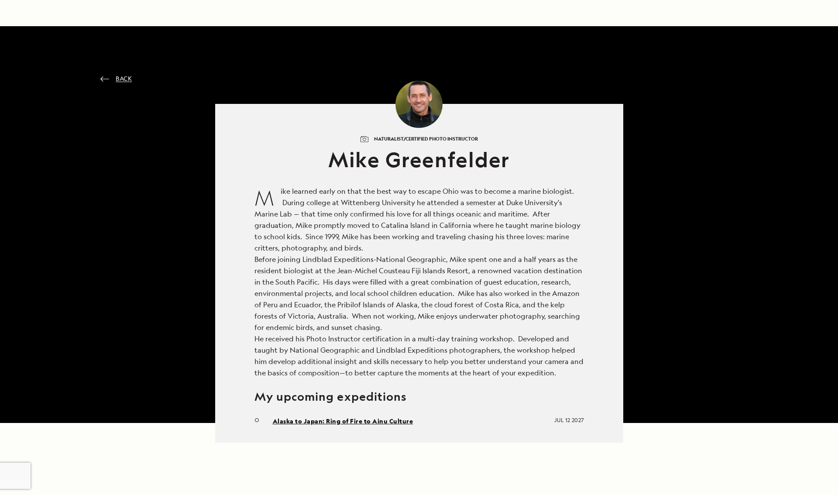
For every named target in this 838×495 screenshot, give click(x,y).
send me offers (521, 289)
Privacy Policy (463, 373)
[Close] (611, 110)
